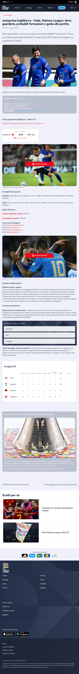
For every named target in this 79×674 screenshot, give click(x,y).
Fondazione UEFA (8, 611)
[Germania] (6, 390)
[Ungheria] (6, 384)
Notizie (42, 576)
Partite (4, 576)
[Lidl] (47, 555)
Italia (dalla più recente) (10, 218)
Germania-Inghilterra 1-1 (15, 230)
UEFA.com (5, 607)
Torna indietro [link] (8, 15)
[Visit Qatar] (54, 555)
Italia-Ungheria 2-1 (13, 232)
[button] (72, 8)
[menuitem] (18, 8)
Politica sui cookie (7, 650)
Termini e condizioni (8, 647)
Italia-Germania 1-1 (13, 227)
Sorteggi (5, 580)
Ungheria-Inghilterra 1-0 (15, 225)
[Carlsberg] (39, 555)
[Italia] (6, 377)
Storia (42, 580)
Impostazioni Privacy (8, 653)
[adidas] (25, 555)
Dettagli (43, 584)
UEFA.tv (5, 588)
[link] (17, 8)
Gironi (4, 584)
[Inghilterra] (6, 396)
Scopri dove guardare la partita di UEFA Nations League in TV (23, 123)
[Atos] (32, 555)
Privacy (4, 644)
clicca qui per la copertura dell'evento (28, 111)
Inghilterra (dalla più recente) (12, 214)
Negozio (43, 588)
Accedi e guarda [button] (41, 164)
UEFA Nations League (5, 8)
